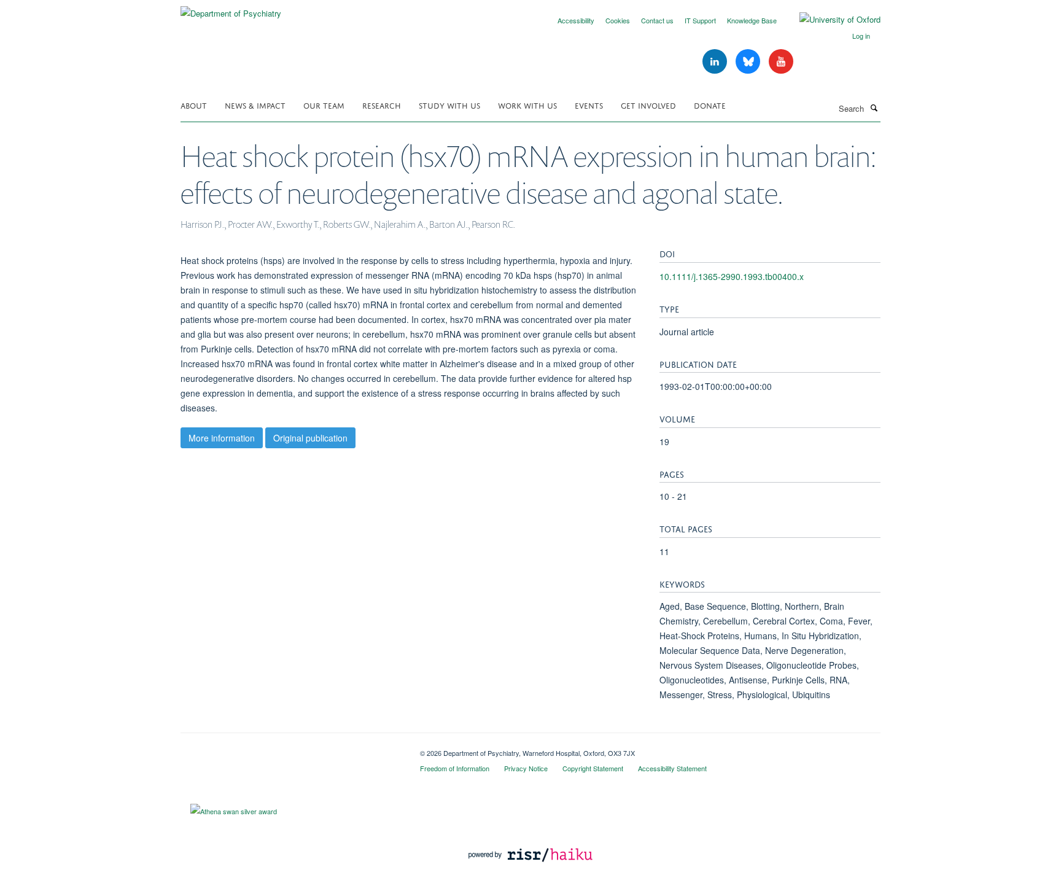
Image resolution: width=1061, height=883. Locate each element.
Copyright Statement (592, 768)
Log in (861, 36)
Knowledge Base (752, 20)
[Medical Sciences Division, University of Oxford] (291, 748)
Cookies (617, 20)
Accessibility (576, 20)
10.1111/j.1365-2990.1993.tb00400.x (731, 276)
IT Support (700, 20)
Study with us (449, 105)
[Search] (873, 107)
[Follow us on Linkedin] (715, 62)
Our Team (323, 105)
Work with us (527, 105)
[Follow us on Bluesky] (749, 62)
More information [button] (221, 438)
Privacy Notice (526, 768)
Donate (710, 105)
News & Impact (255, 105)
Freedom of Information (454, 768)
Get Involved (648, 105)
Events (589, 105)
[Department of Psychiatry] (231, 9)
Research (381, 105)
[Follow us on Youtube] (781, 62)
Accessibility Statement (672, 768)
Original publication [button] (310, 438)
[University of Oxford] (830, 19)
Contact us (657, 20)
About (194, 105)
